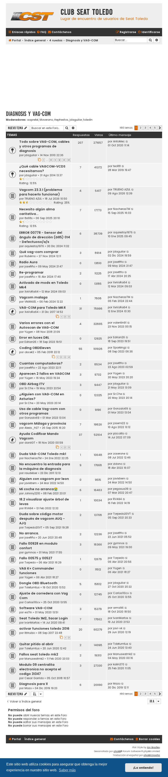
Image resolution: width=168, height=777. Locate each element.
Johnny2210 (32, 493)
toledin (88, 120)
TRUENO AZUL (33, 198)
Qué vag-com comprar (38, 252)
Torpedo (30, 562)
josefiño (29, 266)
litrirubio (29, 633)
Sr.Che (28, 388)
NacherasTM (121, 209)
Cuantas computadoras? (41, 363)
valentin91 (119, 322)
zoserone (119, 453)
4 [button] (150, 127)
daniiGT (29, 442)
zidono (117, 464)
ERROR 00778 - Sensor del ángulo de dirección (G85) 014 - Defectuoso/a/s (44, 237)
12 (59, 160)
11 (55, 160)
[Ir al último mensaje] (127, 141)
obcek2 (29, 352)
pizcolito (118, 433)
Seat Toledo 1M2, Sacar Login (43, 618)
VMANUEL (30, 301)
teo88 (117, 166)
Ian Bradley (153, 747)
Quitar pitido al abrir (36, 644)
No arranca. (29, 533)
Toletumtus (32, 587)
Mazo (28, 688)
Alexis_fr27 (31, 428)
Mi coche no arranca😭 (38, 489)
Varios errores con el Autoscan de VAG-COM (39, 325)
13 (64, 160)
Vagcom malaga (33, 297)
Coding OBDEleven (35, 348)
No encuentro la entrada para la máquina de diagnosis (44, 466)
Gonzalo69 (31, 418)
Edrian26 (30, 342)
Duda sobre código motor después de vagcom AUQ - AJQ (42, 518)
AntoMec (119, 141)
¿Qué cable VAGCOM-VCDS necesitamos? (42, 168)
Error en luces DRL (34, 337)
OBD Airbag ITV (31, 384)
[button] (160, 127)
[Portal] (32, 15)
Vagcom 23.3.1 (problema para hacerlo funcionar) (40, 192)
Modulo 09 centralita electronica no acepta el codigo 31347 (40, 669)
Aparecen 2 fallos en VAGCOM (44, 373)
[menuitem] (41, 32)
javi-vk (117, 628)
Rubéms (30, 256)
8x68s (28, 218)
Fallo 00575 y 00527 (35, 558)
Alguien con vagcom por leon (44, 479)
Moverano (46, 120)
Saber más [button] (67, 770)
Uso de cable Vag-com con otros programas (42, 411)
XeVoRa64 (31, 291)
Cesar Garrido (34, 678)
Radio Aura (28, 262)
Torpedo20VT (33, 527)
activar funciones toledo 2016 (44, 628)
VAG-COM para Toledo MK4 (42, 307)
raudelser (30, 473)
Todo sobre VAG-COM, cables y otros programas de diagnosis (44, 146)
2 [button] (140, 127)
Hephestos (61, 120)
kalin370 (118, 664)
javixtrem (30, 483)
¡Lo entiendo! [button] (143, 767)
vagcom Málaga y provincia (42, 423)
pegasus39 (120, 489)
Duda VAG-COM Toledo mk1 (42, 454)
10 (51, 160)
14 (69, 160)
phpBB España (152, 755)
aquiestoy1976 (34, 246)
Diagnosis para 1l (33, 684)
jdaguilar (76, 120)
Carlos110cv (32, 602)
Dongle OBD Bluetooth (38, 583)
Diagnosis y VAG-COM (28, 113)
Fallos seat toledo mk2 (38, 654)
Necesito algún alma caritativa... (37, 211)
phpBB (117, 751)
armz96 (118, 608)
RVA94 (28, 508)
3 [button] (145, 127)
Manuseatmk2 (34, 658)
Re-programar (31, 272)
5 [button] (155, 127)
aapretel (32, 120)
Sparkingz (119, 347)
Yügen (28, 332)
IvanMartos (32, 622)
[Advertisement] (84, 75)
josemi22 (119, 423)
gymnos (30, 552)
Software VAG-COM (35, 608)
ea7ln (28, 612)
